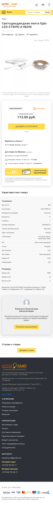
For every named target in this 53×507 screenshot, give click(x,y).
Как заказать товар (10, 425)
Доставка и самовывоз (11, 432)
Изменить (29, 152)
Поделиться (33, 34)
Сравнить (21, 34)
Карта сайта (7, 394)
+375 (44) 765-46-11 (10, 472)
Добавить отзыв (27, 350)
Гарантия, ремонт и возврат (13, 436)
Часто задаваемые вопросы (13, 444)
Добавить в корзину (26, 126)
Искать (47, 12)
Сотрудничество (8, 448)
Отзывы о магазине (10, 410)
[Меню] (4, 12)
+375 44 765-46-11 (9, 465)
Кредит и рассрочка (10, 440)
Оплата (5, 428)
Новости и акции (8, 407)
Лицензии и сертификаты (12, 403)
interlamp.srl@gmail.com (11, 458)
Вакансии (6, 414)
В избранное (9, 34)
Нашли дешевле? (16, 108)
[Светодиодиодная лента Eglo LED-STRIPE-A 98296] (26, 64)
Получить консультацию (26, 327)
